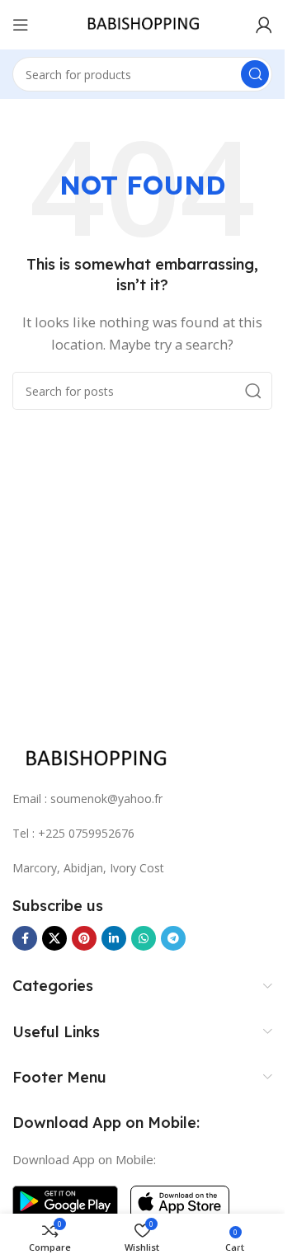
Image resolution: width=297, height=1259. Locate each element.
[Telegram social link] (173, 938)
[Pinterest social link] (84, 938)
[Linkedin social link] (113, 938)
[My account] (264, 24)
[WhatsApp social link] (143, 938)
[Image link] (94, 757)
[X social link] (54, 938)
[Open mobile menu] (20, 24)
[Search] (255, 74)
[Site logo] (143, 23)
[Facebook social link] (24, 938)
